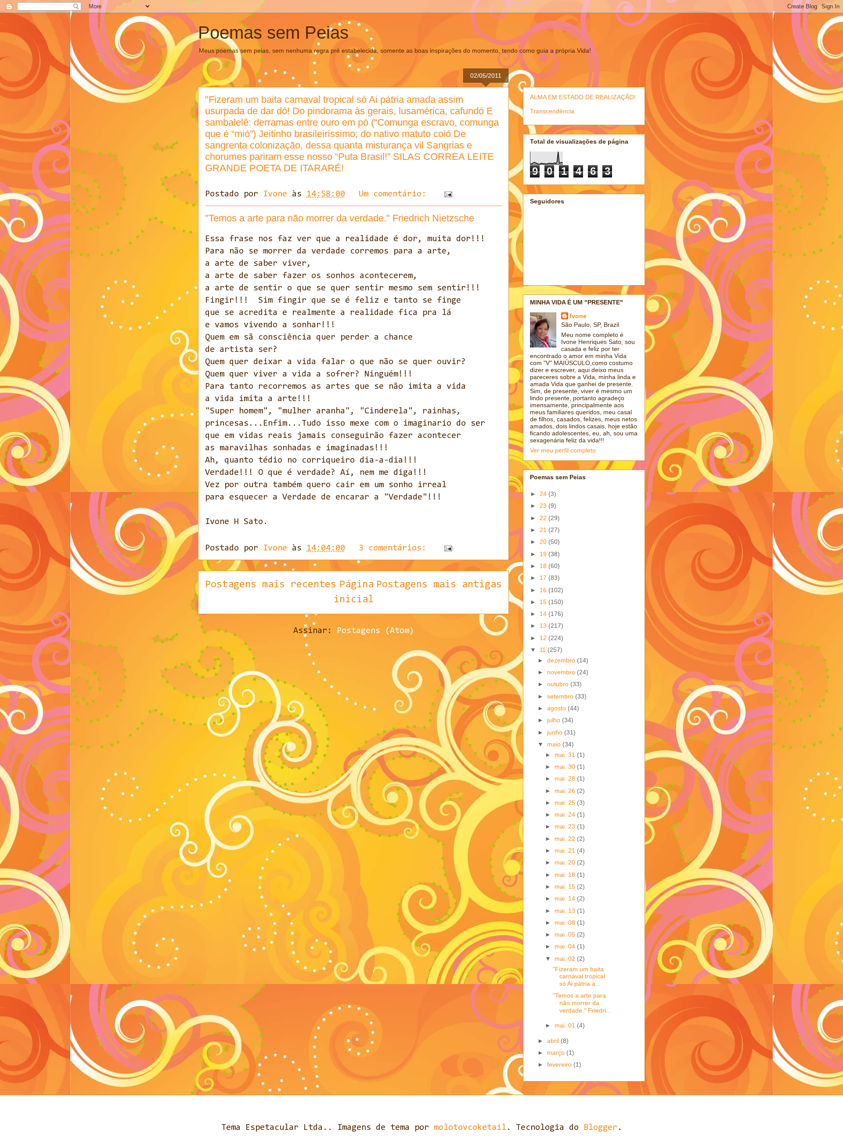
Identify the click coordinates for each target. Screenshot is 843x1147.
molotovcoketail (470, 1127)
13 (544, 625)
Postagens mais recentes (270, 584)
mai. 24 (566, 814)
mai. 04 (566, 946)
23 (544, 505)
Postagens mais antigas (439, 584)
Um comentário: (395, 194)
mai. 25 (566, 802)
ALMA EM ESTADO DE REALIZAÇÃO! (583, 97)
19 (544, 553)
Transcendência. (553, 111)
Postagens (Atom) (375, 630)
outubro (558, 683)
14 (544, 613)
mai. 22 (566, 838)
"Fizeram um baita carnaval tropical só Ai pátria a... (579, 977)
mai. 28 (566, 778)
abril (554, 1040)
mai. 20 (566, 862)
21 (544, 529)
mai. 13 (566, 910)
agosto (557, 708)
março (556, 1052)
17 (544, 577)
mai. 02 (566, 958)
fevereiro (560, 1064)
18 (544, 565)
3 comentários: (395, 548)
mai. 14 (566, 898)
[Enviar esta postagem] (448, 194)
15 (544, 601)
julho (554, 720)
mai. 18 (566, 874)
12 (544, 637)
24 (544, 493)
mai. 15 (566, 886)
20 (544, 541)
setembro (561, 696)
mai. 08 (566, 922)
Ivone (578, 315)
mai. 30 (566, 766)
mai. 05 (566, 934)
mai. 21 (566, 850)
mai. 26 (566, 790)
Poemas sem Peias (273, 32)
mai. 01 (566, 1025)
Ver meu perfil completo (563, 450)
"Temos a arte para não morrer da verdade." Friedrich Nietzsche (339, 218)
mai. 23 (566, 826)
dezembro (562, 660)
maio (554, 744)
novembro (562, 672)
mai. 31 (566, 754)
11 (544, 649)
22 (544, 517)
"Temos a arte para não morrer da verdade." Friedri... (582, 1003)
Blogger (600, 1127)
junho (555, 732)
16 (544, 589)
